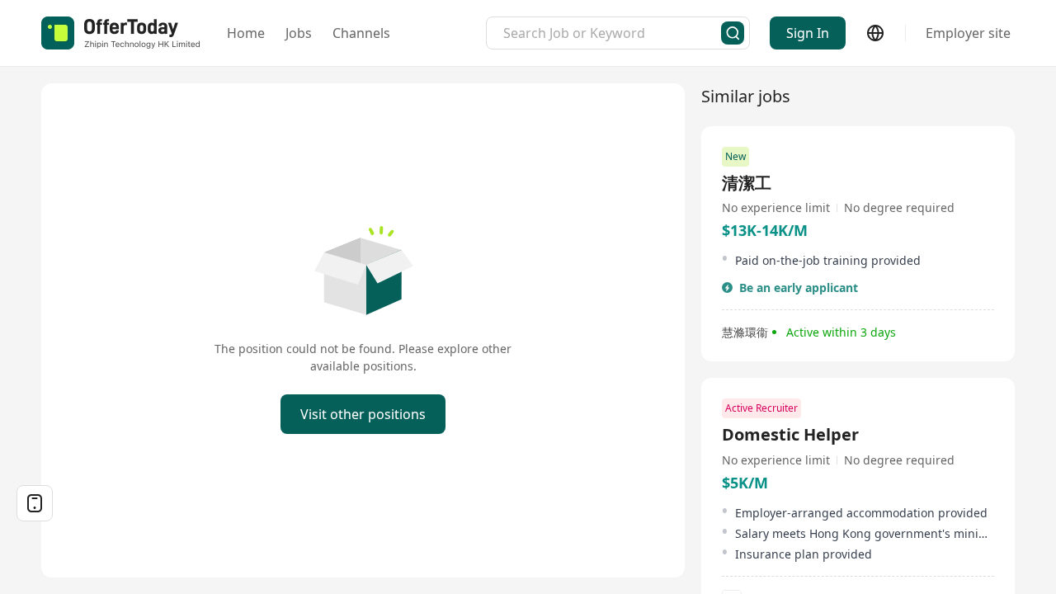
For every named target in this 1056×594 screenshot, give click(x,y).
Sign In (807, 33)
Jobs (298, 33)
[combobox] (612, 33)
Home (246, 33)
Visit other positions (363, 414)
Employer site (968, 33)
